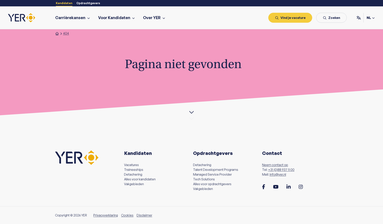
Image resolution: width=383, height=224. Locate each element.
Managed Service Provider (212, 174)
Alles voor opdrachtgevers (212, 184)
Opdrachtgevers (88, 3)
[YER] (21, 17)
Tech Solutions (204, 179)
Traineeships (133, 170)
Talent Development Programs (215, 170)
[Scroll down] (191, 112)
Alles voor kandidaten (140, 179)
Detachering (133, 174)
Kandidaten (64, 3)
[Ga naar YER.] (57, 33)
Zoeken (334, 18)
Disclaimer (144, 215)
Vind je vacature (293, 18)
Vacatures (131, 165)
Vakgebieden (134, 184)
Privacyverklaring (105, 215)
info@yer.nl (277, 174)
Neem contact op (275, 165)
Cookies (127, 215)
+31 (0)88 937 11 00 (281, 170)
